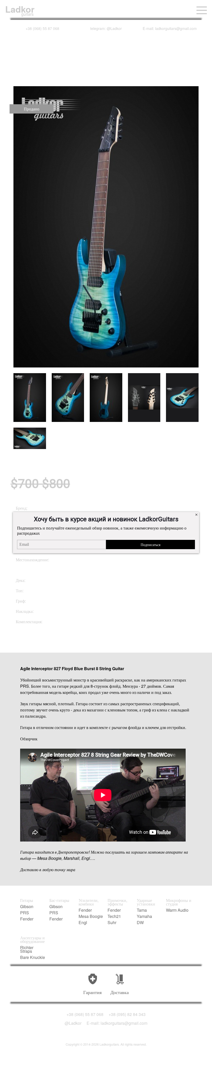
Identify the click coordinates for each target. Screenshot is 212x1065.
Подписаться (150, 544)
